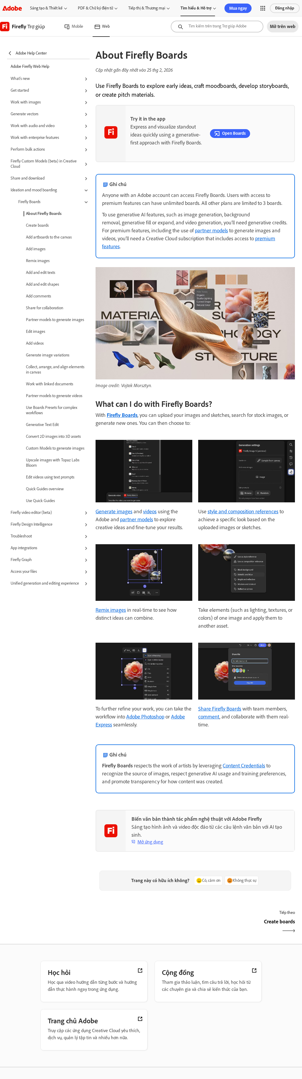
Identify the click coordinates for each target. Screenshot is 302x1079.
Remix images (38, 260)
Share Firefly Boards (219, 708)
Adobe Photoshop (145, 716)
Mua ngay (238, 8)
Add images (35, 248)
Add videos (35, 343)
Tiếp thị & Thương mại (146, 8)
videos (150, 511)
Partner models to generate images (55, 319)
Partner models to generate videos (54, 395)
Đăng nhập (284, 8)
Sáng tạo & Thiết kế (46, 8)
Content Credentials (244, 765)
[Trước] (145, 926)
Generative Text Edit (42, 424)
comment (208, 716)
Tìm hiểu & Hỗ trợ (195, 8)
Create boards (37, 225)
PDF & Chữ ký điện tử (95, 8)
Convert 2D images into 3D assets (53, 436)
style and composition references (243, 511)
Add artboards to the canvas (49, 237)
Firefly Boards (122, 415)
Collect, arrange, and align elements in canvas (55, 369)
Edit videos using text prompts (50, 477)
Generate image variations (47, 355)
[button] (262, 8)
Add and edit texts (40, 272)
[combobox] (217, 26)
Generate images (114, 511)
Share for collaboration (44, 307)
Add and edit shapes (42, 284)
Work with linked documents (49, 383)
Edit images (35, 331)
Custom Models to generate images (55, 448)
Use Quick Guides (40, 500)
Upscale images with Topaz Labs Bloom (52, 463)
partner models (211, 230)
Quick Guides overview (45, 488)
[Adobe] (12, 8)
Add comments (38, 296)
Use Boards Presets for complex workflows (51, 410)
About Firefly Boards (44, 213)
